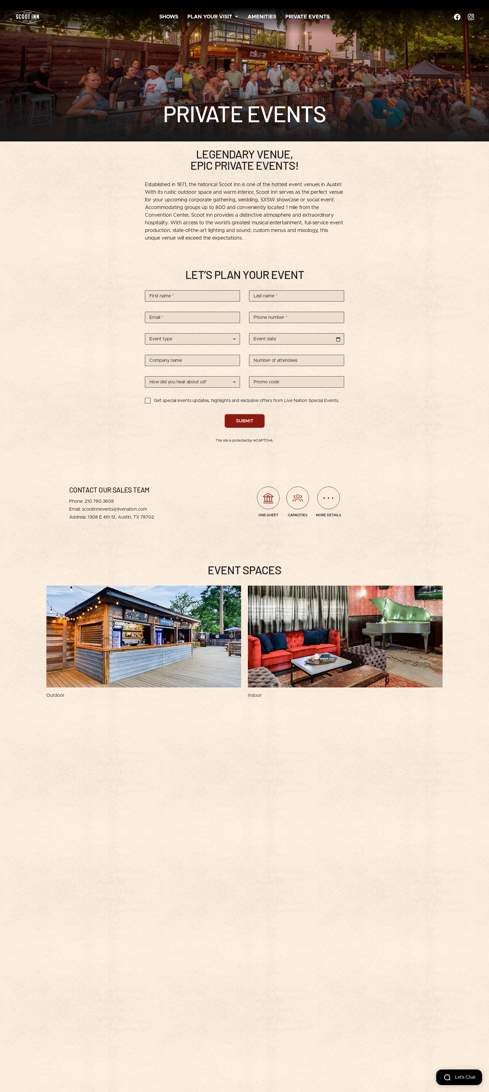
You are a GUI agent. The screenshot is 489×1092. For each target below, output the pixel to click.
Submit (244, 421)
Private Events (307, 17)
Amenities (262, 17)
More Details (328, 515)
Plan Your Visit (209, 17)
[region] (244, 642)
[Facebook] (457, 17)
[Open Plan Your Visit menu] (237, 17)
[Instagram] (470, 17)
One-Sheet (268, 515)
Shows (168, 17)
